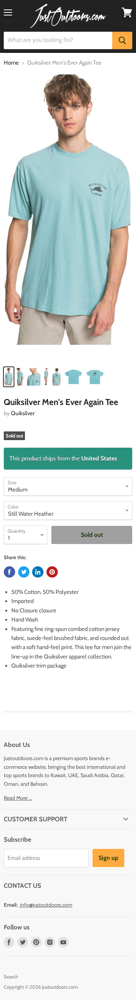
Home (11, 63)
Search (11, 977)
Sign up (108, 857)
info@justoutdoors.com (46, 904)
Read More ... (18, 797)
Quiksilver (23, 413)
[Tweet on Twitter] (23, 572)
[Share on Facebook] (9, 572)
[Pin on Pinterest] (52, 572)
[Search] (122, 40)
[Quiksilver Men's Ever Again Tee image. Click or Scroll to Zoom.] (68, 217)
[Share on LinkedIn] (37, 572)
